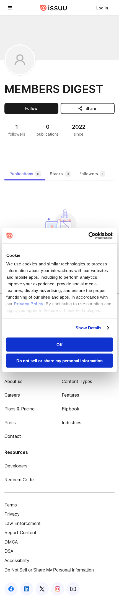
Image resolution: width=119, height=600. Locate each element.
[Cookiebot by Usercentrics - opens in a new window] (88, 235)
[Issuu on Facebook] (11, 589)
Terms (10, 505)
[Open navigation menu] (9, 7)
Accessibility (16, 560)
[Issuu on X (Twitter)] (42, 589)
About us (13, 381)
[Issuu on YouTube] (73, 589)
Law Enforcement (22, 523)
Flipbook (70, 409)
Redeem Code (19, 479)
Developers (15, 466)
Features (70, 395)
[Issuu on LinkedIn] (26, 589)
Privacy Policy (28, 303)
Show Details (88, 327)
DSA (8, 551)
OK (59, 344)
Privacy (12, 514)
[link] (102, 7)
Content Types (77, 381)
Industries (71, 422)
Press (10, 422)
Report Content (20, 532)
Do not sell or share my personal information (59, 360)
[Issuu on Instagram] (57, 589)
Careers (12, 395)
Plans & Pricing (19, 409)
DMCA (11, 542)
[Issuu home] (53, 8)
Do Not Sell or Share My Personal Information (49, 570)
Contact (12, 436)
